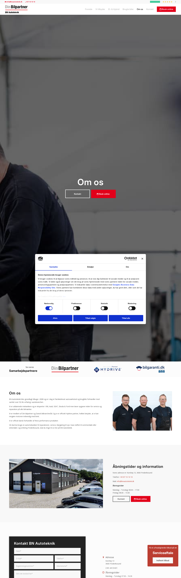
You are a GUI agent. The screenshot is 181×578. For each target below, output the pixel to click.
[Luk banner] (142, 259)
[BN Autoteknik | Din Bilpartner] (16, 9)
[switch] (76, 308)
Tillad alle (126, 318)
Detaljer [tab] (90, 267)
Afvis (55, 318)
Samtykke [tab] (53, 267)
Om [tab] (127, 267)
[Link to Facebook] (175, 2)
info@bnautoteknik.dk (15, 2)
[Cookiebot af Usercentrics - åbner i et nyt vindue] (126, 259)
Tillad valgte (90, 318)
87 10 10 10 (31, 2)
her (64, 296)
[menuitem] (155, 2)
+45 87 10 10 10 (126, 477)
